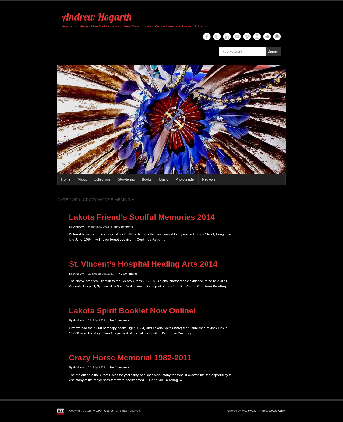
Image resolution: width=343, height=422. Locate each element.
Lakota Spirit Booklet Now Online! (132, 310)
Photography (185, 179)
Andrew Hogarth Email (277, 36)
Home (65, 179)
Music (163, 179)
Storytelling (126, 179)
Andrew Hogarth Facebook (207, 36)
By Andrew (76, 226)
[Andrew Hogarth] (171, 119)
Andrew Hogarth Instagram (257, 36)
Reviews (208, 179)
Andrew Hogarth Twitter (217, 36)
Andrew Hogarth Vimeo (247, 36)
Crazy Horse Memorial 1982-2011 (130, 357)
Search (273, 51)
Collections (102, 179)
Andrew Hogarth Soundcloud (267, 36)
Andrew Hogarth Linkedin (227, 36)
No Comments (123, 226)
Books (147, 179)
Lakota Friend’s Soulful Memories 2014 (142, 217)
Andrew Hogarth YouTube (237, 36)
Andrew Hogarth (96, 16)
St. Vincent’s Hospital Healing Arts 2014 (143, 263)
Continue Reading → (153, 239)
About (82, 179)
